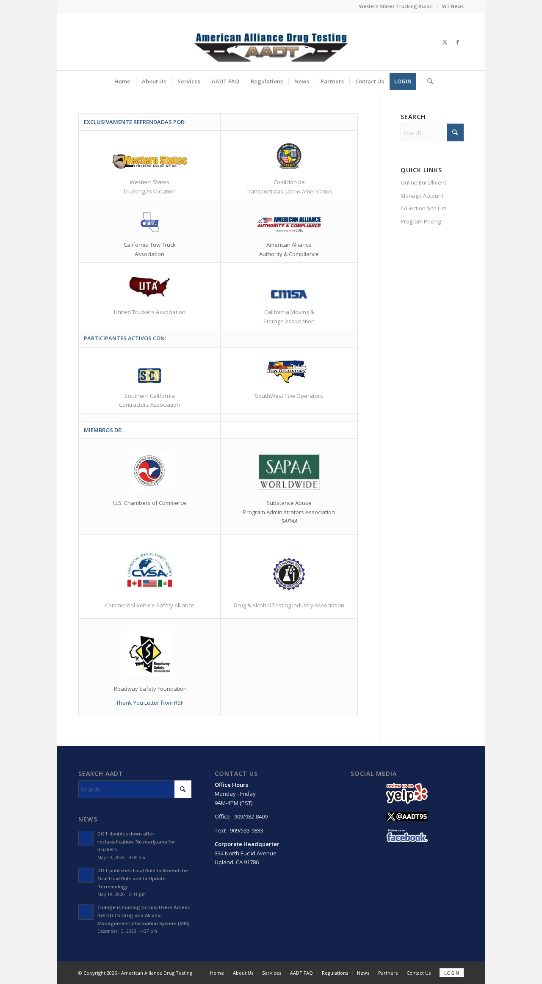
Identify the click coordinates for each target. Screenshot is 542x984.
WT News (453, 6)
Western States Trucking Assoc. (396, 6)
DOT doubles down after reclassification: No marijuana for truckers (136, 841)
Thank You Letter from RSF (149, 702)
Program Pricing (421, 221)
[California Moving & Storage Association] (289, 294)
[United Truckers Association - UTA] (149, 287)
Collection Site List (423, 208)
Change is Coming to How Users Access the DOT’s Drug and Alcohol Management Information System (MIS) (143, 915)
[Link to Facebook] (457, 42)
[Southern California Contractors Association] (149, 375)
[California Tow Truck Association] (149, 222)
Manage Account (422, 195)
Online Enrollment (423, 182)
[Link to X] (444, 42)
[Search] (427, 81)
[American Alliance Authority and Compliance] (289, 224)
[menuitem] (396, 6)
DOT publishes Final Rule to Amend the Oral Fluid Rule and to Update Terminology (142, 878)
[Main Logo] (271, 41)
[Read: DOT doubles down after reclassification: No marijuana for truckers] (86, 838)
